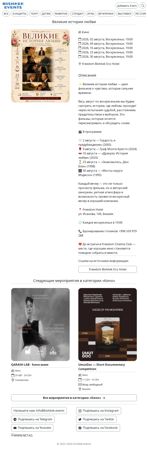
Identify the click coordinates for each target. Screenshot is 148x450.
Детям (46, 13)
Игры (90, 13)
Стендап (77, 13)
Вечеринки (106, 13)
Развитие (61, 13)
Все (6, 13)
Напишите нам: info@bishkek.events (39, 411)
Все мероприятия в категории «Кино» (74, 398)
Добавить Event (127, 5)
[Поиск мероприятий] (143, 6)
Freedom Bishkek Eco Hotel (107, 269)
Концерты (19, 13)
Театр (34, 13)
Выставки (124, 13)
